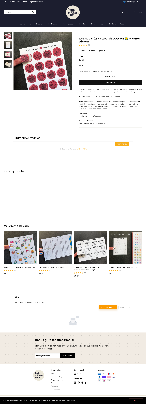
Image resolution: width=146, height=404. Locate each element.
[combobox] (20, 12)
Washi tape (52, 24)
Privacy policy (56, 377)
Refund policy (56, 383)
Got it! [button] (136, 400)
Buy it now (110, 82)
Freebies (123, 24)
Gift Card (112, 24)
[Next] (8, 69)
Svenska (82, 24)
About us (54, 386)
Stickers (39, 24)
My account (55, 389)
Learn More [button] (70, 400)
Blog (93, 24)
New (30, 24)
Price (81, 56)
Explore (22, 24)
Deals (101, 24)
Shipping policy (57, 380)
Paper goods (68, 24)
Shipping (91, 71)
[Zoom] (43, 61)
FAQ (52, 374)
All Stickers (23, 226)
